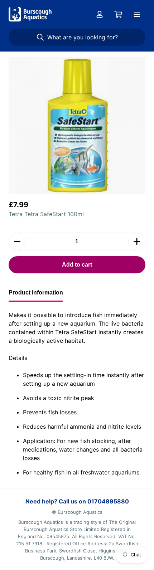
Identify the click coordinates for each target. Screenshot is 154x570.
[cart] (118, 14)
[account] (99, 14)
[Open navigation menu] (136, 14)
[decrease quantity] (17, 241)
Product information (36, 292)
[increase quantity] (136, 241)
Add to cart (77, 265)
